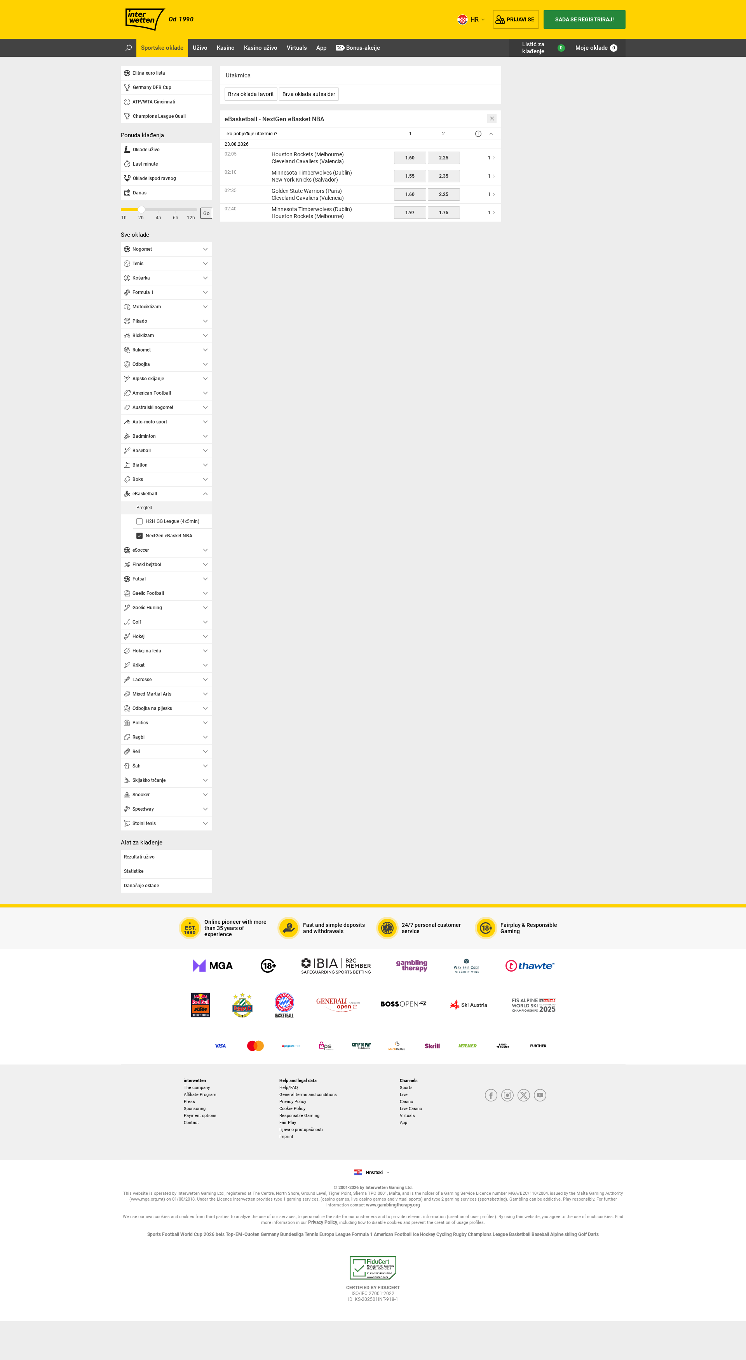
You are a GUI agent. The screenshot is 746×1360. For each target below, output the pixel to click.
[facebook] (491, 1096)
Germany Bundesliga (283, 1234)
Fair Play (287, 1122)
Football (171, 1234)
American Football (393, 1234)
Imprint (286, 1136)
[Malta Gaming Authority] (213, 966)
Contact (191, 1122)
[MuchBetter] (397, 1046)
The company (197, 1087)
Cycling (444, 1234)
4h (158, 217)
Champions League (488, 1234)
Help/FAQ (288, 1087)
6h (175, 217)
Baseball (541, 1234)
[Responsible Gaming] (268, 966)
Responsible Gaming (299, 1115)
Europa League (335, 1234)
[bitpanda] (361, 1046)
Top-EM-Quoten (243, 1234)
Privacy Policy (292, 1101)
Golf (583, 1234)
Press (189, 1101)
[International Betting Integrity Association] (336, 966)
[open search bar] (128, 48)
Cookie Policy (292, 1108)
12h (191, 217)
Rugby (460, 1234)
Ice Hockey (424, 1234)
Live (404, 1094)
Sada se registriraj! (584, 19)
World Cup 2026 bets (203, 1234)
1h (124, 217)
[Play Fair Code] (466, 966)
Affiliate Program (200, 1094)
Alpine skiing (564, 1234)
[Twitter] (524, 1096)
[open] (373, 1282)
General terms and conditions (308, 1094)
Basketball (520, 1234)
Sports (406, 1087)
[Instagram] (507, 1096)
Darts (593, 1234)
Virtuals (407, 1115)
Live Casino (411, 1108)
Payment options (200, 1115)
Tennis (312, 1234)
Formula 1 (363, 1234)
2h (141, 217)
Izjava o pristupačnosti (301, 1129)
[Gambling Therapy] (412, 966)
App (403, 1122)
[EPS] (326, 1046)
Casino (406, 1101)
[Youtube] (540, 1096)
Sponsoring (195, 1108)
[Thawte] (530, 966)
